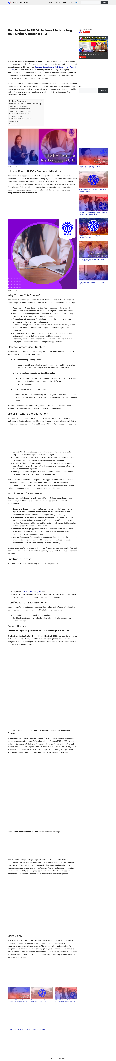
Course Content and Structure (19, 109)
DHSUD (51, 2)
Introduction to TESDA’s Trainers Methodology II (25, 104)
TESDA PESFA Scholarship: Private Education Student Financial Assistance (93, 213)
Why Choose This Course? (18, 106)
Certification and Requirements (20, 119)
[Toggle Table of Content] (40, 101)
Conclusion (13, 124)
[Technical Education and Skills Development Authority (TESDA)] (42, 993)
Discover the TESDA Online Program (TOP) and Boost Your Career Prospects (92, 167)
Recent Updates (14, 121)
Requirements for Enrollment (19, 114)
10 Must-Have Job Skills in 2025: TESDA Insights (91, 283)
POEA (58, 2)
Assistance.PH (20, 2)
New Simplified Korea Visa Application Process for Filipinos (26, 1031)
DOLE (64, 2)
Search (104, 2)
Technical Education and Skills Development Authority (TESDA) (93, 190)
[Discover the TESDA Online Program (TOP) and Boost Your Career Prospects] (19, 993)
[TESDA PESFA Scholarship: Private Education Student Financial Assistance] (66, 993)
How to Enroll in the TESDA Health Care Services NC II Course (27, 1029)
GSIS (70, 2)
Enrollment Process (15, 116)
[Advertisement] (58, 17)
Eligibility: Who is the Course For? (20, 111)
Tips (76, 2)
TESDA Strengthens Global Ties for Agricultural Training (90, 236)
